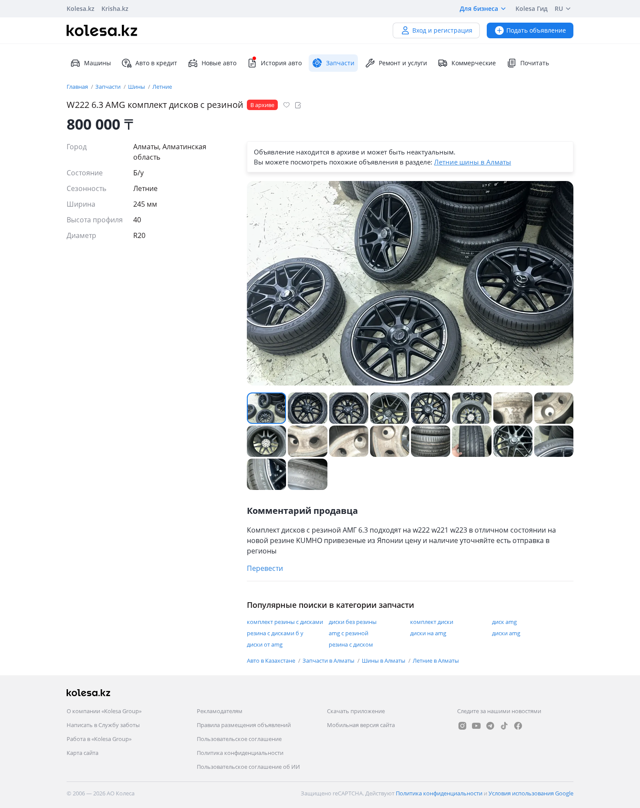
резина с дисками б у (275, 633)
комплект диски (431, 622)
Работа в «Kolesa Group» (99, 739)
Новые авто (219, 63)
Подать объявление (536, 30)
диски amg (506, 633)
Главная (78, 87)
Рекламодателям (220, 711)
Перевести (265, 568)
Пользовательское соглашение (239, 739)
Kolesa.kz (80, 8)
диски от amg (265, 644)
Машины (97, 63)
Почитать (534, 63)
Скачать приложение (356, 711)
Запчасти (108, 87)
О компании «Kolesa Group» (104, 711)
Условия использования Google (530, 793)
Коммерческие (473, 63)
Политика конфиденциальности (240, 753)
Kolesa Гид (531, 8)
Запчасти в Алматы (329, 660)
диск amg (504, 622)
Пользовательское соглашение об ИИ (248, 767)
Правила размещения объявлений (244, 725)
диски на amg (428, 633)
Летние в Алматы (436, 660)
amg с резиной (348, 633)
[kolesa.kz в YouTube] (476, 726)
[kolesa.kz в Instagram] (462, 726)
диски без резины (353, 622)
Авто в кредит (156, 63)
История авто (281, 63)
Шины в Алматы (384, 660)
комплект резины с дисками (285, 622)
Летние (162, 87)
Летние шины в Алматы (472, 162)
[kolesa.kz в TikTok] (504, 726)
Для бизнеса (479, 8)
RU (559, 8)
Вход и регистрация (442, 30)
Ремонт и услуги (403, 63)
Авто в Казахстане (271, 660)
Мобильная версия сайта (361, 725)
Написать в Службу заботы (103, 725)
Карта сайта (82, 753)
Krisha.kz (114, 8)
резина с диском (351, 644)
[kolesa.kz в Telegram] (490, 726)
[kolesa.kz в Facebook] (518, 726)
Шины (137, 87)
